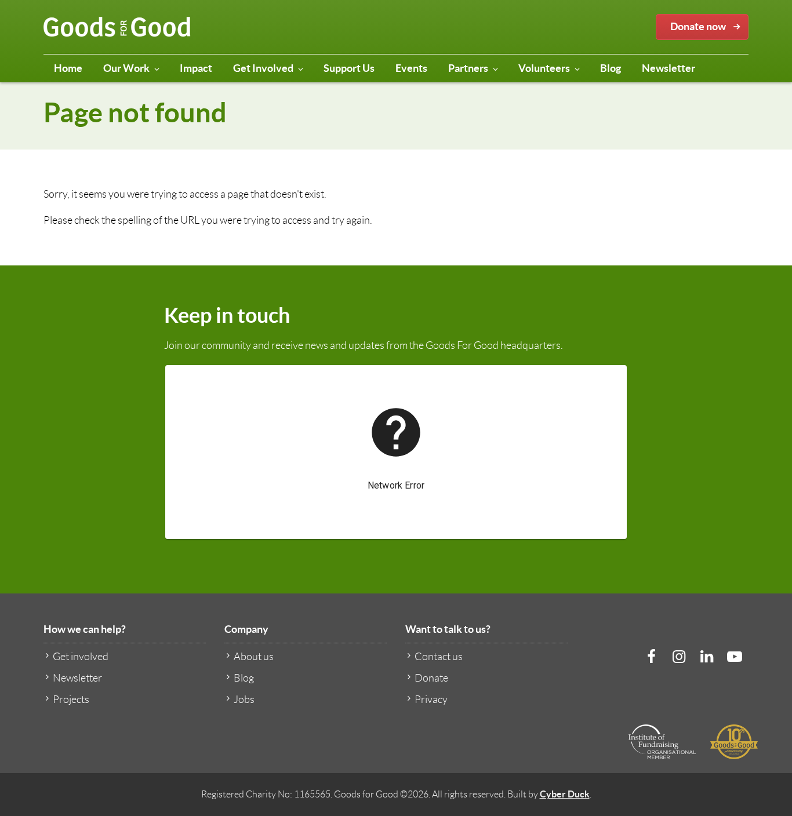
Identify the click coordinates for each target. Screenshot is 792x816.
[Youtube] (735, 657)
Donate (431, 678)
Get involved (80, 656)
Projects (71, 699)
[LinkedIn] (707, 657)
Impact (196, 68)
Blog (610, 68)
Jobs (244, 699)
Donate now (698, 26)
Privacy (431, 699)
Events (411, 68)
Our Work (126, 68)
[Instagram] (679, 657)
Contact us (439, 656)
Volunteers (544, 68)
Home (68, 68)
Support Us (349, 68)
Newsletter (668, 68)
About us (254, 656)
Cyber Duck (565, 794)
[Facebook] (651, 657)
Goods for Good (117, 27)
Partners (468, 68)
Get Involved (263, 68)
